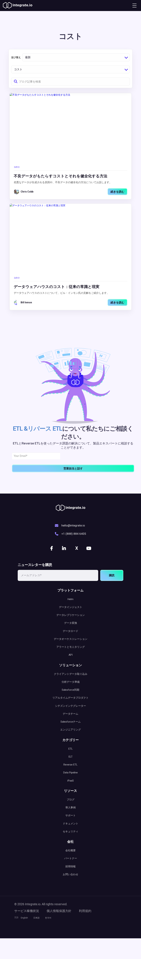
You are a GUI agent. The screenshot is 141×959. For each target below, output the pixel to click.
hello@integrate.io (73, 525)
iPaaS (70, 780)
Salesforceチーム (71, 721)
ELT (71, 756)
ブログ (70, 799)
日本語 (36, 918)
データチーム (70, 713)
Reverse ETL (70, 764)
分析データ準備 (71, 681)
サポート (70, 815)
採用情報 (70, 866)
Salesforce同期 (70, 689)
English (24, 918)
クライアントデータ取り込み (70, 674)
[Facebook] (52, 548)
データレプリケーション (70, 615)
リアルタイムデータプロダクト (70, 697)
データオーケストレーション (70, 639)
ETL (70, 748)
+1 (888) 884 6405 (73, 533)
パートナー (70, 858)
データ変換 (70, 623)
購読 (112, 575)
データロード (70, 631)
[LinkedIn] (64, 548)
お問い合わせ (70, 874)
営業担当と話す (73, 468)
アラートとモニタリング (70, 646)
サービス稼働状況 (26, 911)
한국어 (48, 918)
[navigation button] (134, 5)
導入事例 (70, 807)
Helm (70, 599)
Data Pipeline (70, 772)
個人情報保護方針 (59, 911)
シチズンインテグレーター (70, 705)
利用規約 (85, 911)
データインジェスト (70, 607)
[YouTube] (89, 548)
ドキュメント (70, 823)
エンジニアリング (70, 729)
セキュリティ (70, 831)
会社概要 (70, 850)
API (71, 654)
